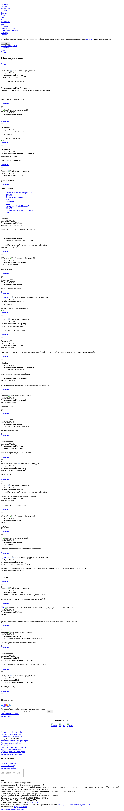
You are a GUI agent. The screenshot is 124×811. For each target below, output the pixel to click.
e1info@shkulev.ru (65, 804)
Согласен (5, 43)
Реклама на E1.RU (8, 768)
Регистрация (6, 716)
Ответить (5, 103)
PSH (3, 608)
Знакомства (5, 52)
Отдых (4, 50)
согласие (89, 39)
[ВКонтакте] (2, 705)
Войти (50, 711)
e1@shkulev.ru (32, 802)
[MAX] (5, 705)
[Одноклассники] (7, 705)
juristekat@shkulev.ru (82, 804)
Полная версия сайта (9, 763)
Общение (5, 48)
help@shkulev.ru (20, 807)
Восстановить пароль (10, 714)
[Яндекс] (62, 726)
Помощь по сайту (8, 766)
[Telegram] (10, 705)
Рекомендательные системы (12, 809)
